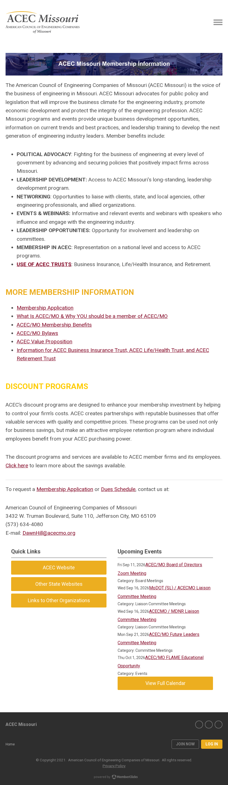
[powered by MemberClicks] (114, 777)
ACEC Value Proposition (44, 341)
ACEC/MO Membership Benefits (54, 325)
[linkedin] (218, 724)
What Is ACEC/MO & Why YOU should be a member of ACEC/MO (92, 316)
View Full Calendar (165, 683)
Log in (211, 744)
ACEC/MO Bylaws (37, 333)
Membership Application (45, 308)
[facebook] (199, 724)
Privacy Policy (114, 766)
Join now (185, 744)
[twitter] (209, 724)
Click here (17, 465)
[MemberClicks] (43, 22)
